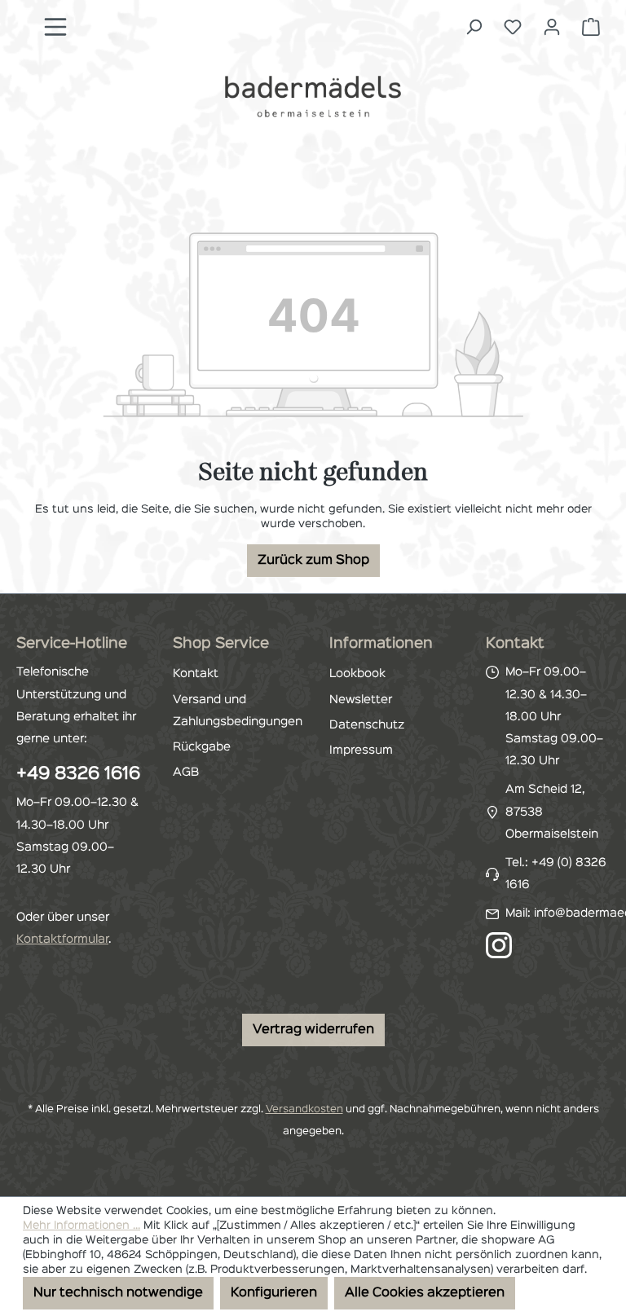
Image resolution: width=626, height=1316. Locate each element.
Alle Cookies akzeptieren (425, 1293)
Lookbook (357, 674)
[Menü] (55, 27)
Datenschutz (366, 725)
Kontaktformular (62, 939)
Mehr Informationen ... (81, 1225)
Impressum (361, 750)
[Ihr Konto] (551, 27)
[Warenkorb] (591, 27)
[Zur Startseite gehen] (313, 96)
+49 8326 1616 (78, 774)
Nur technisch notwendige (118, 1293)
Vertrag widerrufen (313, 1030)
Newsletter (360, 700)
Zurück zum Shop (313, 560)
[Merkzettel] (512, 27)
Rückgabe (202, 747)
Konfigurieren (274, 1293)
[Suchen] (473, 27)
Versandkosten (304, 1109)
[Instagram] (499, 945)
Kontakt (195, 674)
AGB (186, 772)
